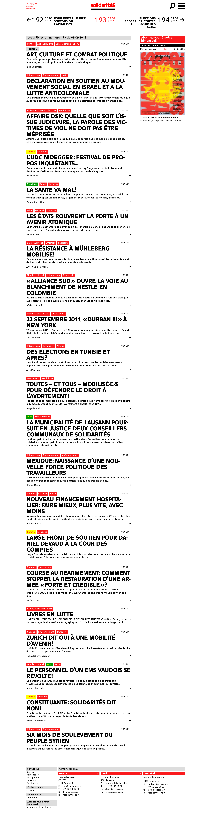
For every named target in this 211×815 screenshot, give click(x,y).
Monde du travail (35, 275)
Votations (42, 697)
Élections (42, 152)
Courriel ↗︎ (31, 790)
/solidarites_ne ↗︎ (156, 793)
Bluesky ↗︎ (31, 772)
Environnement (46, 632)
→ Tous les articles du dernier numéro (159, 118)
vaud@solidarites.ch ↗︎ (116, 783)
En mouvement (51, 75)
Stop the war (45, 567)
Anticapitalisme (45, 44)
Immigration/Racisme (38, 314)
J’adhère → (31, 798)
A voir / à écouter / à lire (39, 609)
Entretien (54, 184)
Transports (62, 632)
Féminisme (64, 111)
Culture (31, 44)
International (33, 75)
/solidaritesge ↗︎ (71, 795)
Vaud (29, 417)
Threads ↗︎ (31, 780)
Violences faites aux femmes (41, 111)
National (39, 211)
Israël (64, 75)
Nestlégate (68, 275)
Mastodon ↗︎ (32, 775)
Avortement (33, 378)
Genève (31, 152)
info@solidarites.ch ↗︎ (73, 786)
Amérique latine (70, 455)
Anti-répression (42, 417)
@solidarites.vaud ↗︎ (115, 789)
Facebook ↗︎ (32, 783)
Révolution (48, 346)
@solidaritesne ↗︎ (156, 790)
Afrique (60, 346)
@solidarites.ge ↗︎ (71, 792)
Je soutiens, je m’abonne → (153, 45)
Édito (30, 211)
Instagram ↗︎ (32, 778)
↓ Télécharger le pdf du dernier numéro (160, 121)
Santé (43, 184)
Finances (42, 494)
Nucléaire (51, 211)
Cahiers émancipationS (67, 44)
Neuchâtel (32, 184)
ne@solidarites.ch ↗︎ (158, 784)
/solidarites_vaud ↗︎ (115, 792)
